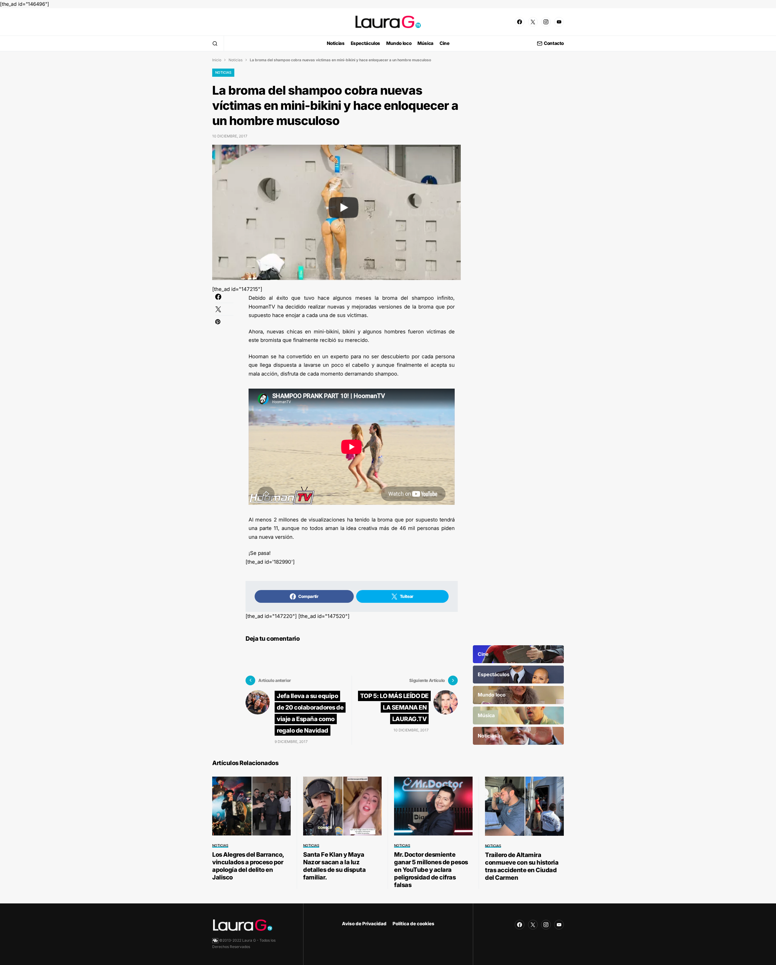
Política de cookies (413, 923)
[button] (215, 43)
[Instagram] (546, 22)
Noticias (235, 60)
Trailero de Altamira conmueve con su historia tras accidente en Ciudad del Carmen (521, 866)
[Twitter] (533, 22)
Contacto (554, 43)
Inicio (216, 60)
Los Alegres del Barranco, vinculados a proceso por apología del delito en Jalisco (248, 866)
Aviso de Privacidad (364, 923)
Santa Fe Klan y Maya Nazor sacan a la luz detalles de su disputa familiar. (334, 866)
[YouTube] (559, 22)
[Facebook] (519, 22)
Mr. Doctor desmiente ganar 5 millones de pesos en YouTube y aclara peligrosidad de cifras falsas (431, 870)
